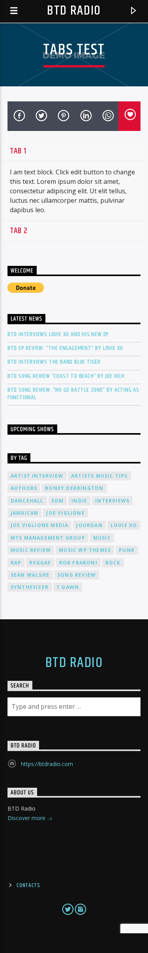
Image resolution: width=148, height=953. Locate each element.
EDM (58, 500)
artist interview (37, 476)
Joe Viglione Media (40, 525)
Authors (24, 488)
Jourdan (89, 525)
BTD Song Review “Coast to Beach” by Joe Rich (66, 376)
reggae (40, 562)
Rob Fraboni (78, 562)
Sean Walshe (30, 575)
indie (79, 500)
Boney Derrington (74, 488)
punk (127, 550)
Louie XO (124, 525)
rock (113, 562)
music (102, 537)
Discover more (27, 818)
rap (16, 562)
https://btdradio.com (47, 764)
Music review (31, 550)
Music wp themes (85, 550)
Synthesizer (30, 587)
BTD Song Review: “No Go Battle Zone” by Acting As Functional (73, 393)
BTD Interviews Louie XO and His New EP (58, 334)
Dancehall (27, 500)
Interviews (112, 500)
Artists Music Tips (99, 476)
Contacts (28, 885)
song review (76, 575)
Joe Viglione (65, 513)
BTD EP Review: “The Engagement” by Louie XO (65, 348)
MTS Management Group (48, 537)
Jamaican (25, 513)
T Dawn (67, 587)
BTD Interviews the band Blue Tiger (54, 362)
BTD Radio (74, 11)
